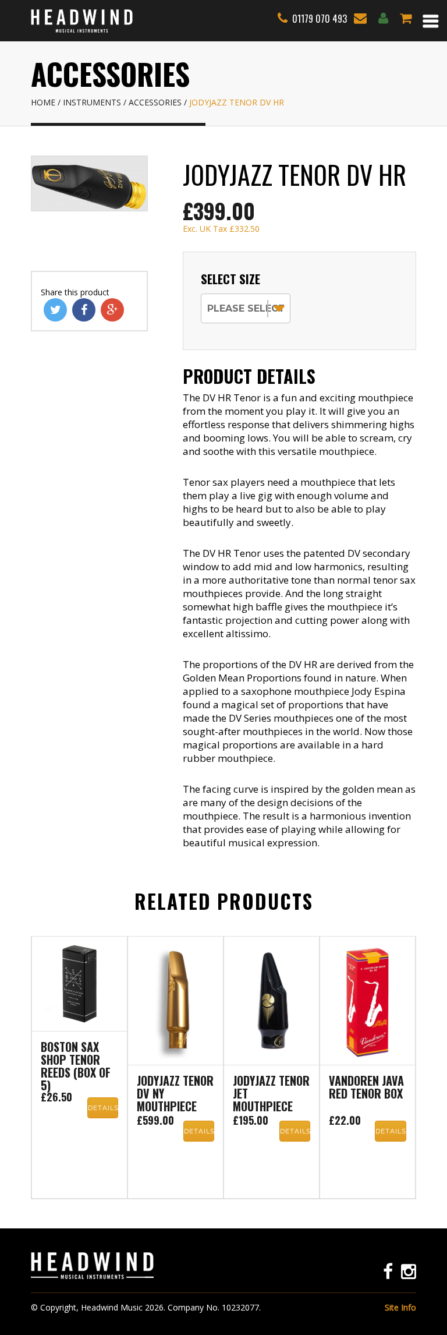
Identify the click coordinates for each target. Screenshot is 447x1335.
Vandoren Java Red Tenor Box (366, 1088)
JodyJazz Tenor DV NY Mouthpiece (175, 1094)
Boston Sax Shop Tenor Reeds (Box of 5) (76, 1066)
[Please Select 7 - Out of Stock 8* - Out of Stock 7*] (245, 307)
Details (103, 1108)
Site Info (400, 1307)
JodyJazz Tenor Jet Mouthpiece (271, 1094)
